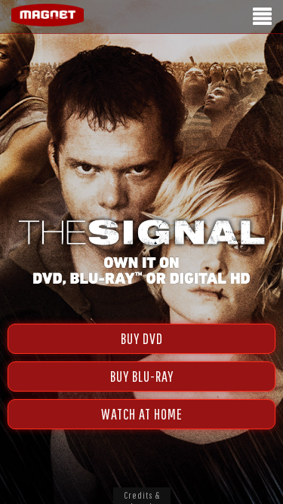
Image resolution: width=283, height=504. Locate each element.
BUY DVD (142, 338)
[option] (141, 89)
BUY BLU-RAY (142, 376)
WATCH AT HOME (142, 414)
